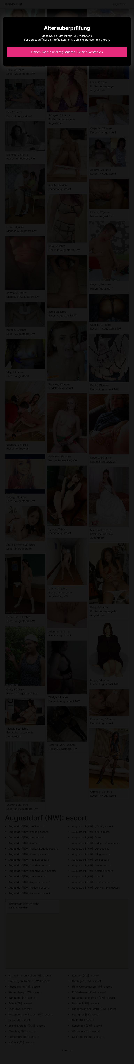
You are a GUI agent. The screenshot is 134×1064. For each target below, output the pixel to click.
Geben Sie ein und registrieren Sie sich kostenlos (67, 52)
